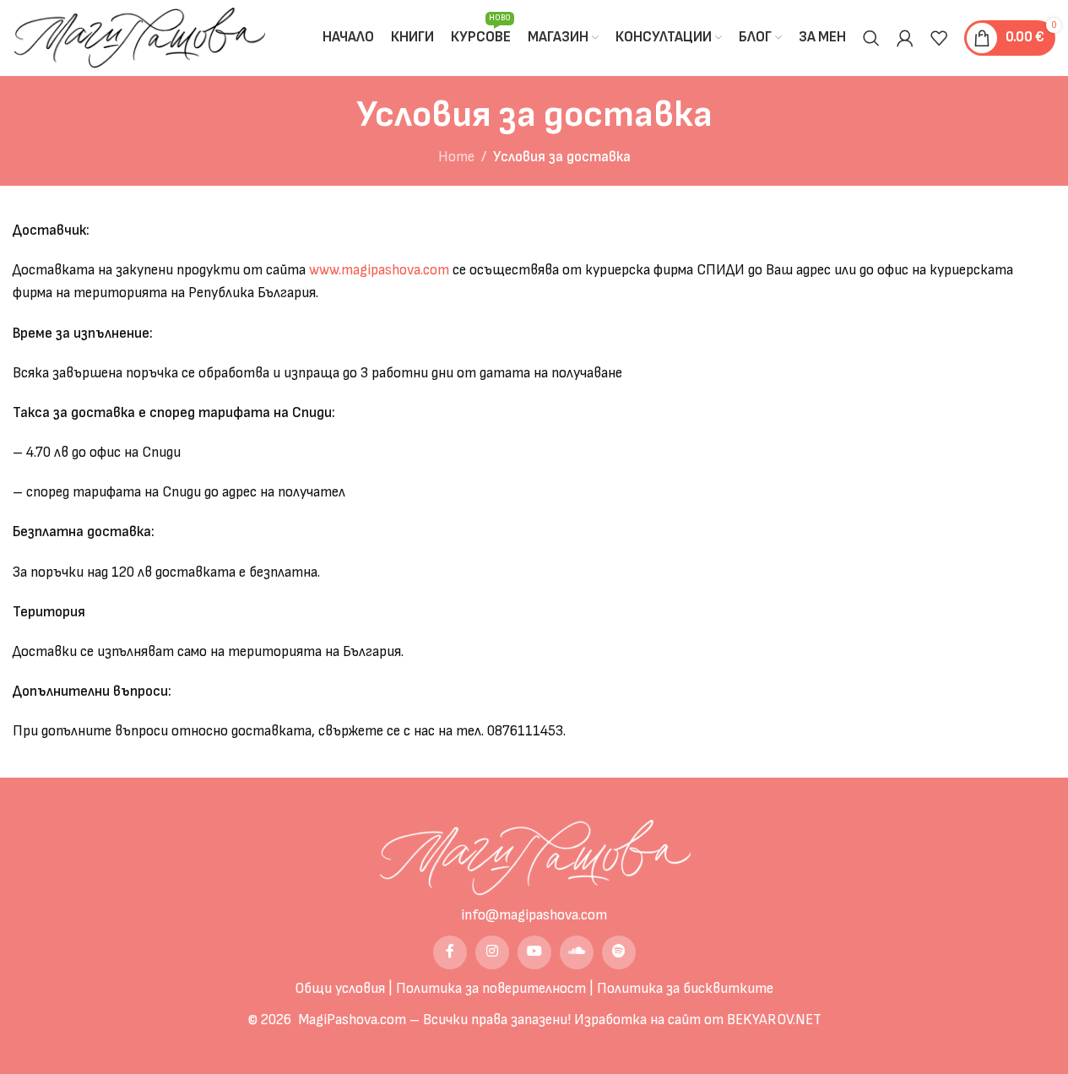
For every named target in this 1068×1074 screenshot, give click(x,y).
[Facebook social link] (450, 952)
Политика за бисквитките (685, 988)
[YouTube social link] (534, 952)
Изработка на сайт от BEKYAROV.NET (697, 1020)
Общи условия (340, 988)
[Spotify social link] (619, 952)
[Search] (871, 38)
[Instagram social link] (492, 952)
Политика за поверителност (491, 988)
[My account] (905, 38)
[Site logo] (139, 37)
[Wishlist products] (939, 38)
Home (456, 157)
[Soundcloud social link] (577, 952)
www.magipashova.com (379, 270)
